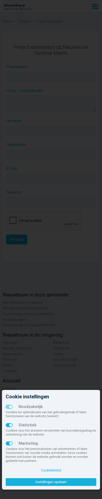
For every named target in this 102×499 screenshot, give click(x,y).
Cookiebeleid (51, 470)
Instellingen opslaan (51, 482)
